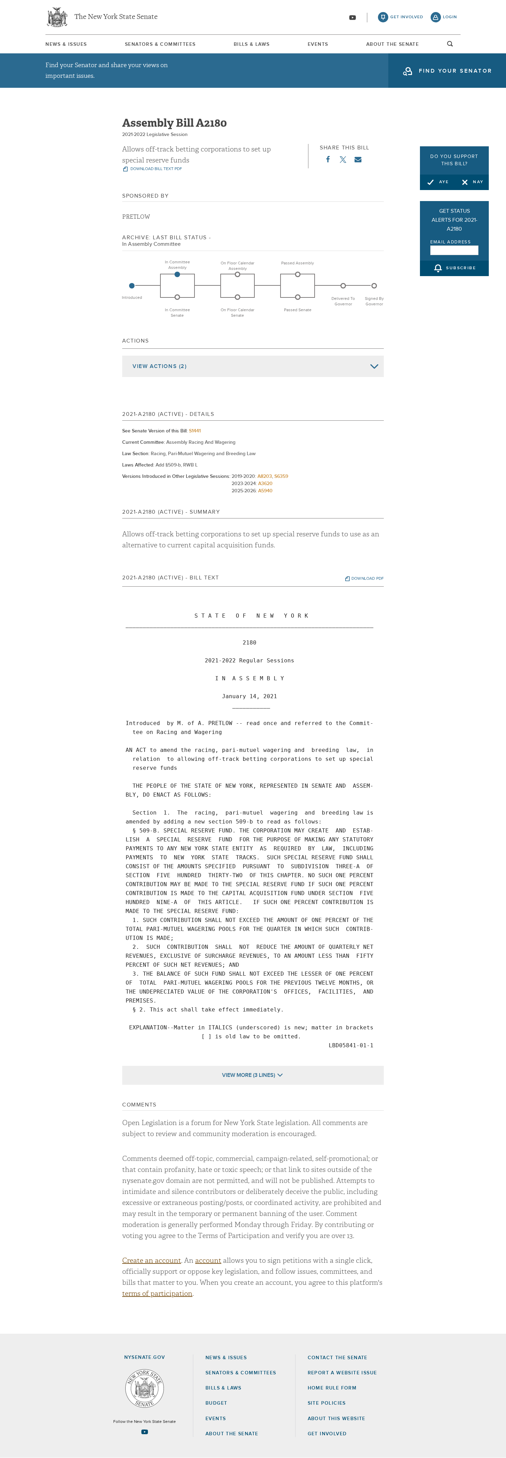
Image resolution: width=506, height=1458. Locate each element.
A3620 (265, 483)
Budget (216, 1403)
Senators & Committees (160, 44)
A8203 (264, 476)
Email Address (450, 242)
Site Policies (327, 1403)
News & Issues (66, 44)
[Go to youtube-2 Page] (144, 1431)
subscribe (461, 268)
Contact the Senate (338, 1357)
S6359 (281, 476)
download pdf (367, 579)
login (450, 17)
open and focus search (450, 46)
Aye (444, 182)
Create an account (151, 1260)
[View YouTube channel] (352, 17)
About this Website (337, 1418)
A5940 (265, 491)
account (208, 1260)
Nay (478, 182)
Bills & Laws (252, 44)
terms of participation (157, 1293)
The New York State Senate (116, 17)
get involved (406, 17)
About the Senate (231, 1433)
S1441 (195, 431)
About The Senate (392, 44)
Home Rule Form (332, 1388)
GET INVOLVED (327, 1433)
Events (318, 44)
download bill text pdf (155, 169)
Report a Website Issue (342, 1373)
